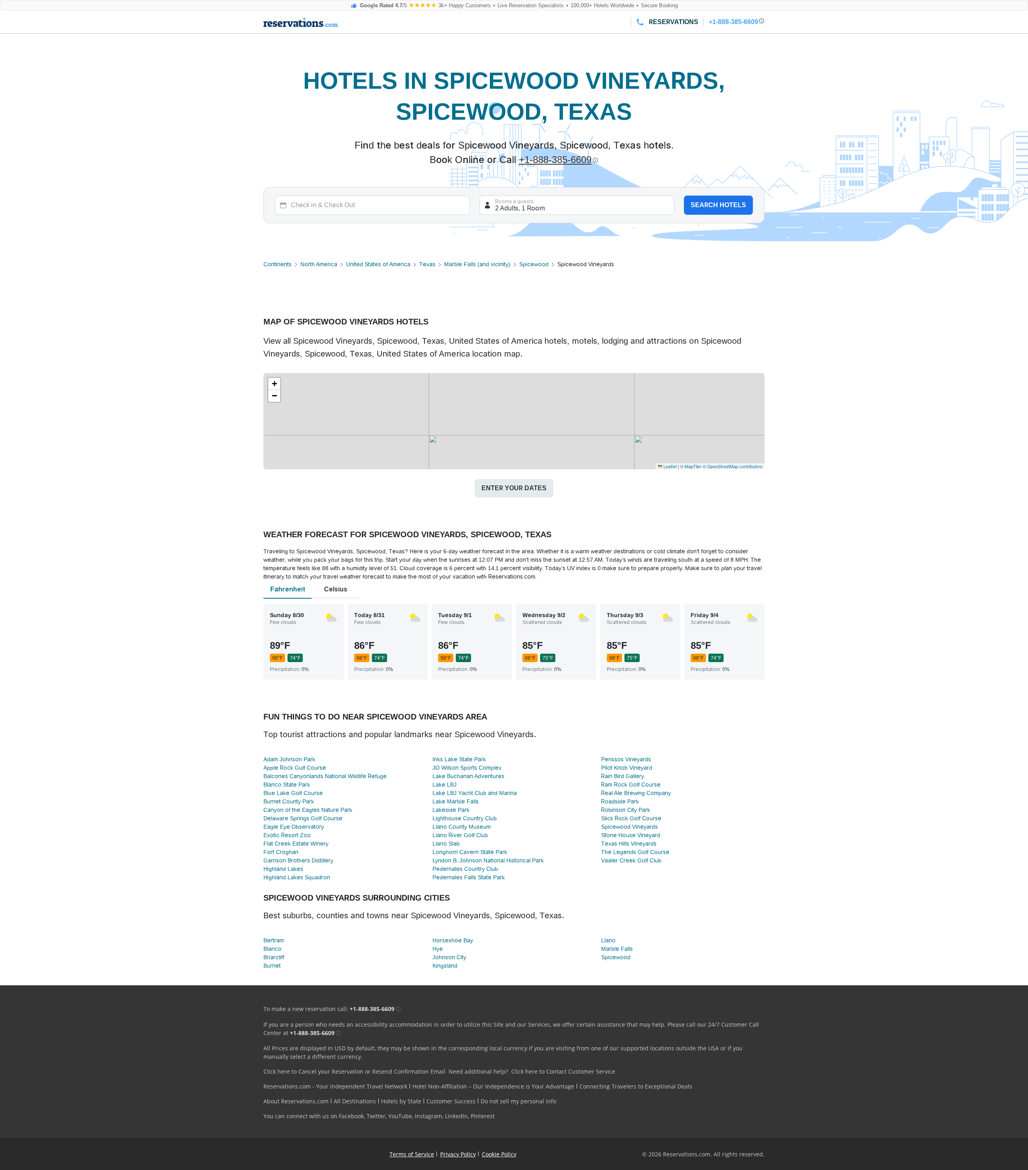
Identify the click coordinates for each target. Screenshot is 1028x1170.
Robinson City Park (625, 810)
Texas (427, 264)
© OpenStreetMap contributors (733, 466)
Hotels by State (401, 1101)
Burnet (272, 965)
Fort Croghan (280, 852)
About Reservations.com (295, 1101)
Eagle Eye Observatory (293, 826)
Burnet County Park (288, 801)
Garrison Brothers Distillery (298, 860)
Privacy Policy (458, 1154)
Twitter (376, 1116)
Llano (608, 940)
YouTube (400, 1116)
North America (318, 264)
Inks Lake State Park (459, 759)
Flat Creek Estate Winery (295, 843)
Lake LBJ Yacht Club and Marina (474, 793)
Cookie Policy (499, 1154)
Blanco (272, 949)
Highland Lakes (283, 869)
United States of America (378, 264)
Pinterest (483, 1116)
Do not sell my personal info (518, 1101)
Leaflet (669, 466)
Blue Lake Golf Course (293, 793)
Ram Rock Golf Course (631, 784)
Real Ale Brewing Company (636, 793)
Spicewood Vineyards (629, 826)
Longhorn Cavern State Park (469, 852)
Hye (437, 949)
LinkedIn (456, 1116)
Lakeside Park (450, 810)
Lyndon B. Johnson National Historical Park (488, 860)
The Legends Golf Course (635, 852)
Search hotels (718, 205)
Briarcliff (273, 957)
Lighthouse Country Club (464, 818)
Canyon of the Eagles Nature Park (307, 810)
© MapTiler (691, 466)
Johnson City (449, 957)
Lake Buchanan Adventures (468, 776)
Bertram (273, 940)
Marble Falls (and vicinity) (477, 264)
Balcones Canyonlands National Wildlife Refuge (325, 776)
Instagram (428, 1116)
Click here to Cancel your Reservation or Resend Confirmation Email (354, 1071)
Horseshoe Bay (452, 940)
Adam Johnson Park (289, 759)
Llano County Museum (461, 826)
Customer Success (450, 1101)
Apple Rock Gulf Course (294, 767)
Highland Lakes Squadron (296, 877)
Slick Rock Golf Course (631, 818)
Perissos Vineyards (626, 759)
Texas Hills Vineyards (629, 843)
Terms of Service (412, 1154)
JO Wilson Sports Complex (467, 767)
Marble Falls (617, 949)
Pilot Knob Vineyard (626, 767)
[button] (274, 384)
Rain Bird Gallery (622, 776)
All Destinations (355, 1101)
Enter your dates (514, 488)
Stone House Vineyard (630, 835)
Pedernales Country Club (465, 869)
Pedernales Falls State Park (468, 877)
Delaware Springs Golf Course (303, 818)
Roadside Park (620, 801)
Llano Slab (446, 843)
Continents (277, 264)
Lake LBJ (444, 784)
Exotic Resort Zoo (287, 835)
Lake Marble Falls (455, 801)
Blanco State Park (286, 784)
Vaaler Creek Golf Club (631, 860)
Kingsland (444, 965)
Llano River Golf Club (460, 835)
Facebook (351, 1116)
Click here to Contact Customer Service (563, 1071)
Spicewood (534, 264)
